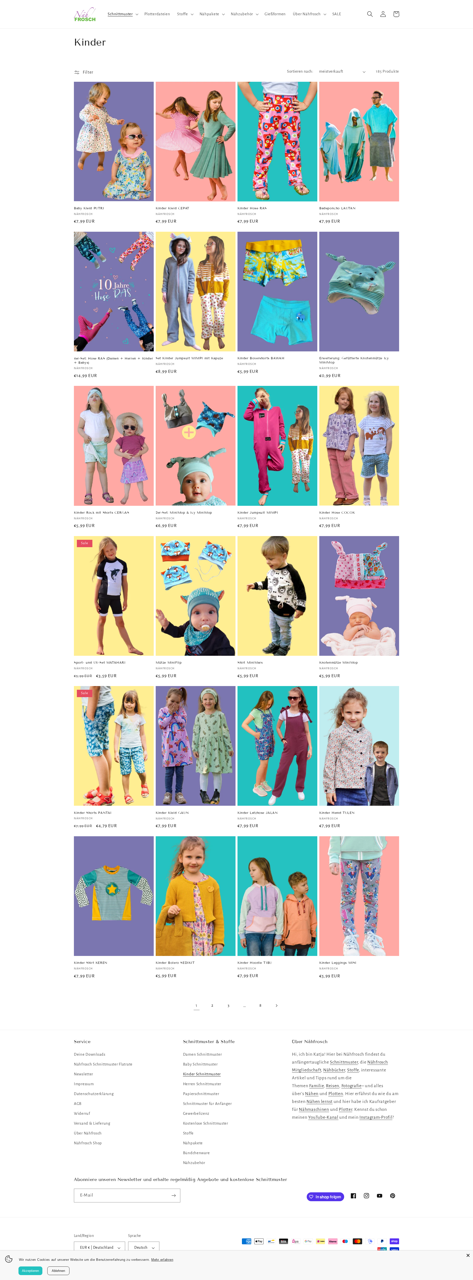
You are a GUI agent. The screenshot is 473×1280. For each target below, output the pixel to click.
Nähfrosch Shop (88, 1143)
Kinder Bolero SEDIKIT (175, 963)
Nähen (312, 1093)
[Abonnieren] (173, 1195)
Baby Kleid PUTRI (89, 208)
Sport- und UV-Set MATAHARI (100, 663)
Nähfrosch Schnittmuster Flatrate (103, 1064)
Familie (316, 1085)
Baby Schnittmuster (200, 1064)
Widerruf (82, 1114)
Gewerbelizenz (196, 1114)
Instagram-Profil (375, 1117)
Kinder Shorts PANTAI (93, 813)
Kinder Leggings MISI (337, 963)
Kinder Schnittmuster (202, 1074)
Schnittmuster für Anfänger (207, 1104)
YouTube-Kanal (323, 1117)
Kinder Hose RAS (252, 208)
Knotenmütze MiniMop (338, 663)
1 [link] (197, 1005)
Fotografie (351, 1085)
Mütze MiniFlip (169, 663)
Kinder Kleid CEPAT (172, 208)
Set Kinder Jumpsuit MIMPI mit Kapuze (189, 358)
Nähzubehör (194, 1163)
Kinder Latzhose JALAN (257, 813)
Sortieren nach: (300, 71)
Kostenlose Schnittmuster (205, 1123)
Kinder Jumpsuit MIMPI (257, 513)
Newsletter (83, 1074)
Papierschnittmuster (201, 1094)
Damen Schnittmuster (202, 1054)
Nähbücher (334, 1070)
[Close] (468, 1255)
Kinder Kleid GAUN (172, 813)
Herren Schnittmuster (202, 1084)
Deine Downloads (89, 1054)
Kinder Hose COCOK (337, 513)
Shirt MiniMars (250, 663)
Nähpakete (193, 1143)
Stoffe (188, 1133)
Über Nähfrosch (88, 1133)
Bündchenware (196, 1153)
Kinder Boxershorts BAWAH (260, 358)
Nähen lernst (319, 1101)
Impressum (84, 1084)
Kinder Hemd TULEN (337, 813)
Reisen (332, 1085)
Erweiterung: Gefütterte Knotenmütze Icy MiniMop (354, 360)
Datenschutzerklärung (94, 1094)
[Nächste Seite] (276, 1005)
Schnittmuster (344, 1062)
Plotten (335, 1093)
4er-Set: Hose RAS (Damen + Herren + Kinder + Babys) (113, 361)
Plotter (345, 1109)
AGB (78, 1104)
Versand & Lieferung (92, 1123)
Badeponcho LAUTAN (337, 208)
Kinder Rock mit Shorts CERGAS (101, 513)
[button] (122, 14)
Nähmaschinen (314, 1109)
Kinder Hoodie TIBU (254, 963)
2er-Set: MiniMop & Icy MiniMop (184, 513)
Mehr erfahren (162, 1260)
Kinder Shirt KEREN (90, 963)
